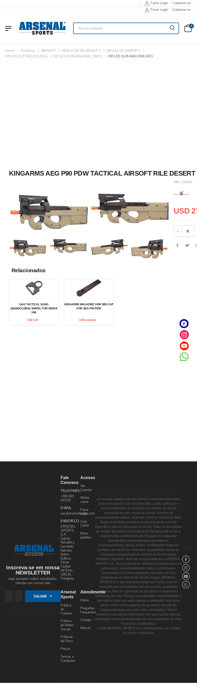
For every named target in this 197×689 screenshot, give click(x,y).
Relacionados (29, 270)
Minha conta (84, 500)
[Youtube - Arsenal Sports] (184, 345)
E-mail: (66, 508)
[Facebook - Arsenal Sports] (184, 323)
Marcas (85, 628)
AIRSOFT (48, 50)
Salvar (40, 596)
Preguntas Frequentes (88, 610)
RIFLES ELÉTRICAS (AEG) (26, 56)
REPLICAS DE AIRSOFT (81, 50)
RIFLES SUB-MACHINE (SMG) (78, 56)
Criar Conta (84, 524)
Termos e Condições (68, 659)
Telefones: (68, 491)
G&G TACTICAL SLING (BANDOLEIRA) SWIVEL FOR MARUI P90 (34, 308)
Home (10, 50)
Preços (66, 649)
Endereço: (68, 521)
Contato (85, 620)
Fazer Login (159, 3)
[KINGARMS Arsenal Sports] (181, 192)
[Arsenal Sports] (42, 28)
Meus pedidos (85, 535)
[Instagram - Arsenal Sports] (184, 334)
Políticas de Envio (67, 639)
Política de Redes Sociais (67, 625)
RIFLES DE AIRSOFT (123, 50)
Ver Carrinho (86, 488)
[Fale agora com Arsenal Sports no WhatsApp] (184, 356)
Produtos (28, 50)
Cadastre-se (182, 3)
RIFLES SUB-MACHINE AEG (130, 56)
